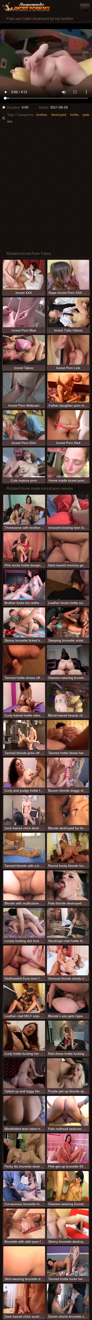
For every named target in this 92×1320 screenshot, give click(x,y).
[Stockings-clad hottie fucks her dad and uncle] (68, 923)
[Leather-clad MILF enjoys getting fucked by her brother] (24, 998)
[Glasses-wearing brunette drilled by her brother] (68, 660)
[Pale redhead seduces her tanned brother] (68, 1111)
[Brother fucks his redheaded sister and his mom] (24, 585)
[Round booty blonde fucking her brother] (68, 848)
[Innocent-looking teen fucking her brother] (68, 510)
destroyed (58, 115)
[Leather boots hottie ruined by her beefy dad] (68, 585)
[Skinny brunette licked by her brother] (24, 622)
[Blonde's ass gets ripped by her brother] (68, 998)
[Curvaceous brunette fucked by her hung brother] (24, 1186)
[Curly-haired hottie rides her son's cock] (24, 697)
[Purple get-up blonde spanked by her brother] (68, 1073)
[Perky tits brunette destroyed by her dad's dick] (24, 1148)
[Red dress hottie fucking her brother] (68, 1036)
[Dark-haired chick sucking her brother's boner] (24, 1298)
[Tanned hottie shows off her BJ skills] (24, 660)
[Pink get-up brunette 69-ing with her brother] (68, 1148)
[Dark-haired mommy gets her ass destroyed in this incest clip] (68, 547)
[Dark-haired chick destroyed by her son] (24, 810)
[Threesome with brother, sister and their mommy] (24, 510)
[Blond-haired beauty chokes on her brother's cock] (68, 697)
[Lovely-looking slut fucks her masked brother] (24, 923)
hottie (74, 115)
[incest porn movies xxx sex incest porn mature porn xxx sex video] (85, 7)
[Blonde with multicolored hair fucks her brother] (24, 885)
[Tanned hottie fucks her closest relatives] (68, 1261)
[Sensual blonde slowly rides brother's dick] (68, 960)
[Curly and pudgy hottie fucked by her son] (24, 772)
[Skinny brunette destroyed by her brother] (68, 1223)
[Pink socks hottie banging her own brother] (24, 547)
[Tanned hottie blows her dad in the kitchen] (68, 735)
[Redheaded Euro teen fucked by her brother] (24, 960)
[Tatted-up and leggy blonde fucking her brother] (24, 1073)
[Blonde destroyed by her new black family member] (68, 810)
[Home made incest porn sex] (28, 7)
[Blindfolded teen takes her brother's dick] (24, 1111)
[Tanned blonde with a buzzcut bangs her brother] (24, 848)
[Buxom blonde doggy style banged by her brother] (68, 772)
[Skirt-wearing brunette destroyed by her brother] (24, 1261)
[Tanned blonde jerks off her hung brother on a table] (24, 735)
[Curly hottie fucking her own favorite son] (24, 1036)
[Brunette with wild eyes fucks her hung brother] (24, 1223)
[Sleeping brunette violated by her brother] (68, 622)
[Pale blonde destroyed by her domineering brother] (68, 885)
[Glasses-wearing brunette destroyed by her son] (68, 1186)
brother (41, 115)
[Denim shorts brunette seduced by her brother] (68, 1298)
